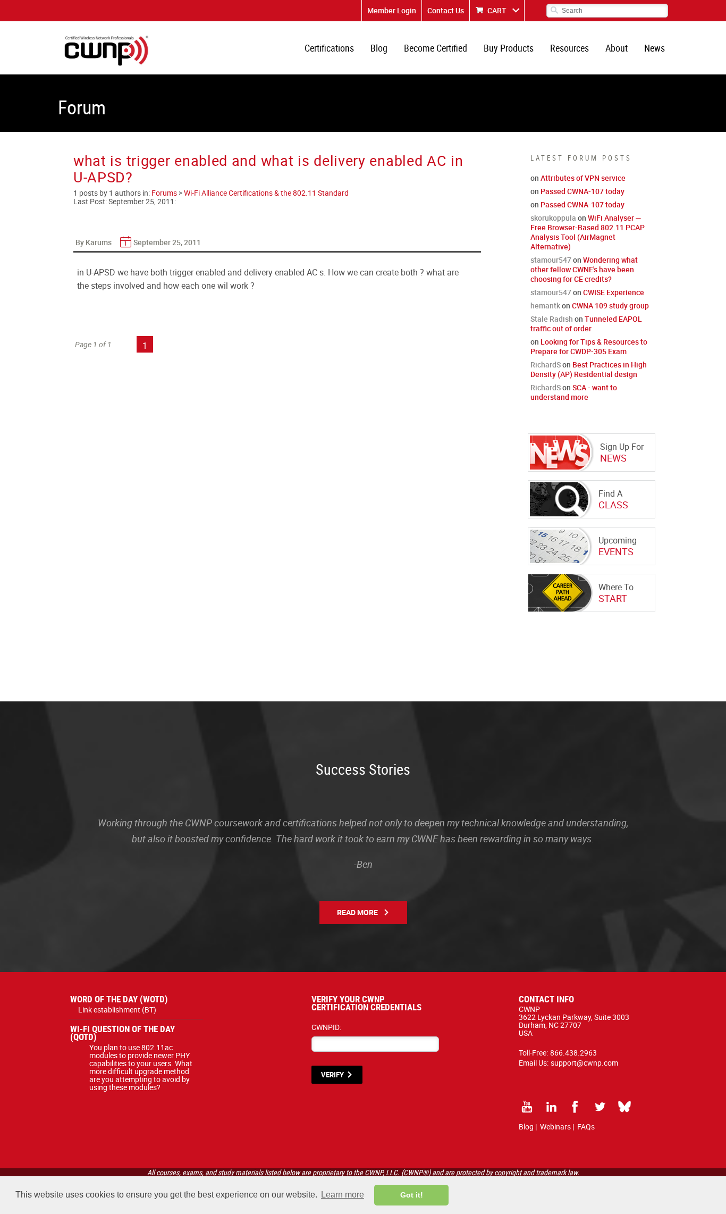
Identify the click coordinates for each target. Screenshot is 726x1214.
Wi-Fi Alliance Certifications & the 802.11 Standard (266, 193)
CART (496, 10)
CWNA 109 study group (610, 305)
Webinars (555, 1126)
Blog (378, 47)
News (654, 47)
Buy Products (509, 47)
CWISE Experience (613, 292)
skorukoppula (553, 218)
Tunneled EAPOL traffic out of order (586, 323)
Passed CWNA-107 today (582, 191)
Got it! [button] (411, 1195)
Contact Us (445, 10)
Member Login (391, 10)
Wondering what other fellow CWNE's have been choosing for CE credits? (584, 269)
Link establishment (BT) (117, 1009)
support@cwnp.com (584, 1063)
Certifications (329, 47)
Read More (357, 912)
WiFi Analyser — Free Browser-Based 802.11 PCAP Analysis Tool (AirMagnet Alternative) (587, 232)
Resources (569, 47)
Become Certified (435, 47)
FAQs (586, 1126)
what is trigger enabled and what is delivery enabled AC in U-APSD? (268, 168)
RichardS (545, 364)
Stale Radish (551, 319)
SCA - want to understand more (573, 392)
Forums (164, 193)
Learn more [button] (342, 1194)
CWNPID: (326, 1027)
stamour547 (550, 260)
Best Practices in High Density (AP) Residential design (588, 369)
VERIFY (332, 1074)
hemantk (545, 305)
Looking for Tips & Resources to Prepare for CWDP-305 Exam (588, 346)
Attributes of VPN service (583, 178)
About (616, 47)
